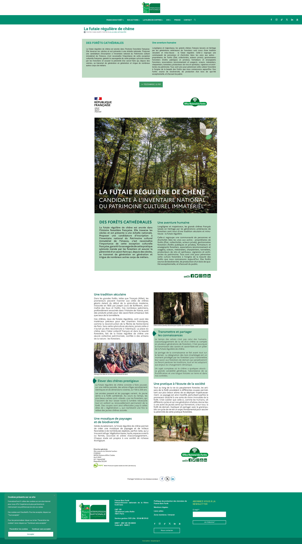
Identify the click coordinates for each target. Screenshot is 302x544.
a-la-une (113, 32)
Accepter (30, 534)
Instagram (276, 20)
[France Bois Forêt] (151, 7)
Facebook (271, 20)
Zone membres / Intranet (164, 515)
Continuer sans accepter (41, 529)
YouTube (297, 20)
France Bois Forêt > (115, 20)
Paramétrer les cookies (19, 529)
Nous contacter (167, 530)
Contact (188, 20)
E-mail (196, 510)
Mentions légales (161, 507)
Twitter (287, 20)
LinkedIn (292, 20)
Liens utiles (158, 511)
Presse (177, 20)
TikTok (282, 20)
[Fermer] (54, 495)
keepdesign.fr (155, 541)
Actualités (121, 32)
